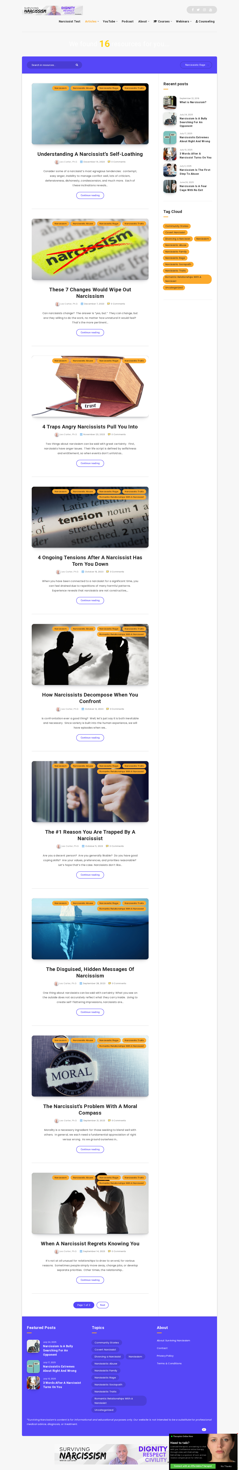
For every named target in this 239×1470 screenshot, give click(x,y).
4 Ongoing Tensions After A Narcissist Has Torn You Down (90, 560)
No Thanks (226, 1466)
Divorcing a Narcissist (177, 238)
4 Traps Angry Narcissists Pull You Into (90, 427)
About (142, 21)
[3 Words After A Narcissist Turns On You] (169, 153)
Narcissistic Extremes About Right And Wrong (195, 139)
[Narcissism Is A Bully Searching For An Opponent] (169, 118)
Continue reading (90, 195)
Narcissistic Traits (134, 88)
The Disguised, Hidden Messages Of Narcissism (90, 972)
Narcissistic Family (176, 251)
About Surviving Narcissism (173, 1340)
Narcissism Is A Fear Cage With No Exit (193, 188)
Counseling (206, 21)
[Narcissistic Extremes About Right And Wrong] (169, 137)
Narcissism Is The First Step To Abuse (195, 171)
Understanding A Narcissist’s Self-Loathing (90, 154)
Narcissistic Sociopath (178, 264)
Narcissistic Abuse (83, 88)
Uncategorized (174, 287)
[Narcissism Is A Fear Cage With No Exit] (169, 186)
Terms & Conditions (169, 1363)
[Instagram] (204, 10)
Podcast (128, 21)
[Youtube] (210, 10)
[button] (181, 1443)
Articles (90, 21)
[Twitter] (198, 10)
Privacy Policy (165, 1355)
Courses (163, 21)
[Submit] (77, 64)
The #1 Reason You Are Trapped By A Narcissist (90, 835)
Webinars (182, 21)
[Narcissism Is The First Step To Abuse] (169, 170)
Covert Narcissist (175, 232)
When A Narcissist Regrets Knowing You (90, 1243)
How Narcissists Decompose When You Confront (90, 698)
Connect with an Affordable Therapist (193, 1466)
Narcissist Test (69, 21)
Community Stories (176, 226)
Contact (162, 1348)
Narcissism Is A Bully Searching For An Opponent (193, 122)
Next (102, 1305)
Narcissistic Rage (109, 88)
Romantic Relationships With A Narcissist (122, 497)
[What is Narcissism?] (169, 102)
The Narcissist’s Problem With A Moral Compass (90, 1109)
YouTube (109, 21)
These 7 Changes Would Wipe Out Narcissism (90, 292)
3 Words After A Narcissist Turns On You (196, 155)
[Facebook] (193, 10)
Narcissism (61, 88)
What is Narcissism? (193, 102)
